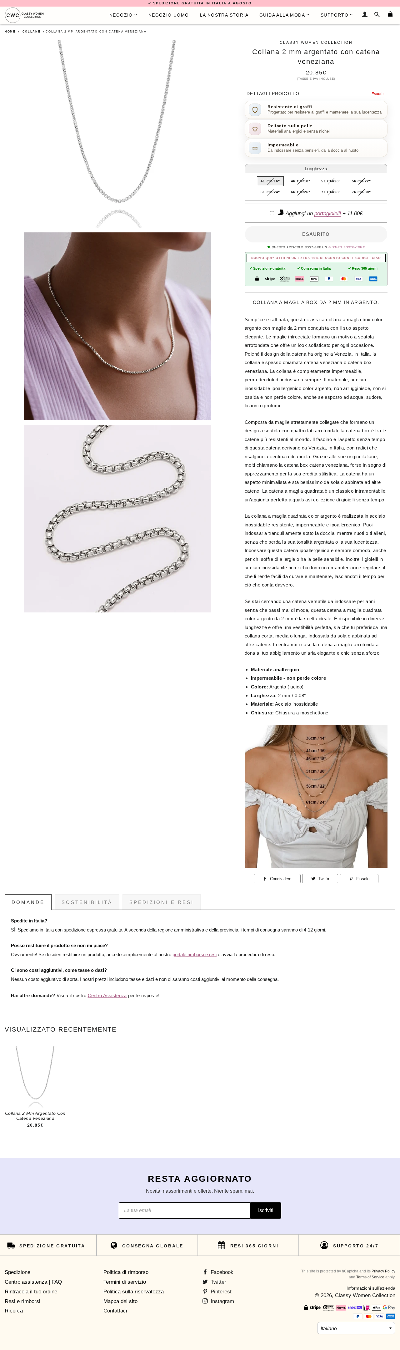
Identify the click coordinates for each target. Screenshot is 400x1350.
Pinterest (220, 1292)
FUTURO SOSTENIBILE (346, 247)
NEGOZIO (121, 15)
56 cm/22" (361, 181)
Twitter (217, 1282)
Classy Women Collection (365, 1295)
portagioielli (327, 213)
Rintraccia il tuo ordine (31, 1292)
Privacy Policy (383, 1271)
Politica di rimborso (125, 1272)
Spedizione (17, 1272)
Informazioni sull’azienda (371, 1288)
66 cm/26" (300, 192)
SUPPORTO (334, 15)
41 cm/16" (270, 181)
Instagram (221, 1301)
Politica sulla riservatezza (133, 1292)
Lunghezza (316, 168)
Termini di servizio (124, 1282)
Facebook (221, 1272)
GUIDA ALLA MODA (282, 15)
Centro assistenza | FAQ (33, 1282)
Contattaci (115, 1311)
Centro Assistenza (107, 995)
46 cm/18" (300, 181)
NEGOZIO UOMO (168, 15)
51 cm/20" (331, 181)
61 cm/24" (270, 192)
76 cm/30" (361, 192)
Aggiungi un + (323, 213)
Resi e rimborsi (22, 1301)
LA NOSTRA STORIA (224, 15)
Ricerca (14, 1311)
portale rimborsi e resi (194, 954)
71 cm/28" (331, 192)
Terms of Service (370, 1277)
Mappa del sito (120, 1301)
